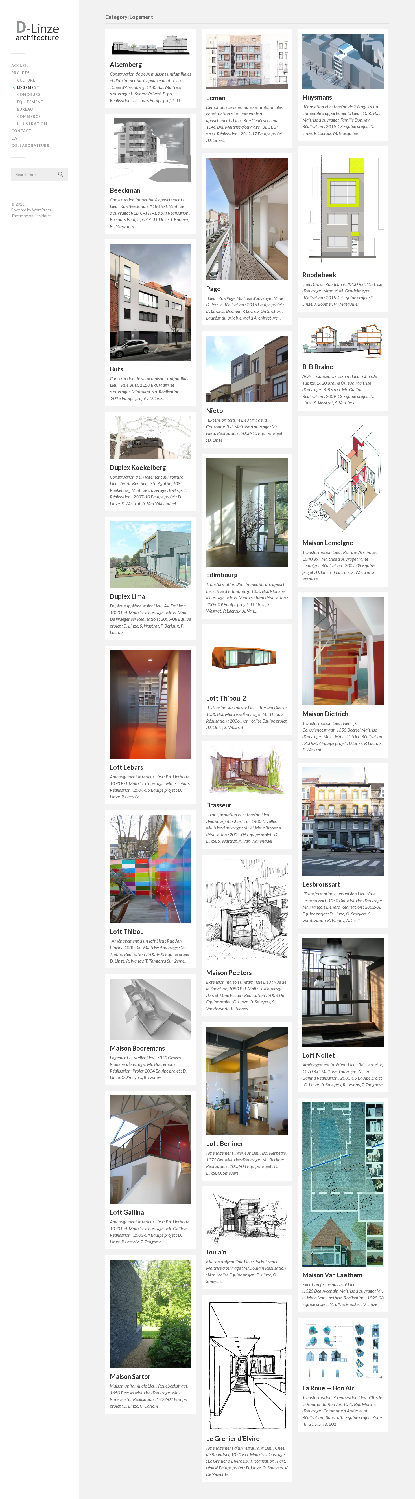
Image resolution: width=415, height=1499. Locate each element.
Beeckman (125, 190)
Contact (21, 131)
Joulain (216, 1252)
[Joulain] (247, 1217)
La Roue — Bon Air (328, 1388)
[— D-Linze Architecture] (39, 28)
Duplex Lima (127, 596)
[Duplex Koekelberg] (150, 437)
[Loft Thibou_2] (247, 659)
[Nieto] (247, 369)
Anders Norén (40, 215)
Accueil (20, 65)
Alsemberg (126, 64)
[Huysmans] (343, 61)
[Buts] (150, 302)
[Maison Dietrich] (343, 651)
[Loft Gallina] (150, 1149)
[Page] (247, 219)
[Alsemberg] (150, 45)
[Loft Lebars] (150, 704)
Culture (26, 80)
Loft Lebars (126, 767)
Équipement (30, 102)
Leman (215, 98)
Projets (20, 73)
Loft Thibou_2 (226, 698)
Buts (116, 369)
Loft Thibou (127, 931)
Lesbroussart (321, 884)
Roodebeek (319, 275)
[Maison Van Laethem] (343, 1184)
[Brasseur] (247, 771)
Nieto (214, 410)
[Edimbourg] (247, 512)
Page (213, 288)
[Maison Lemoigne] (343, 478)
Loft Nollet (318, 1055)
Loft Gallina (127, 1212)
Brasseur (218, 805)
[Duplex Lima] (150, 554)
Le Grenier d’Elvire (233, 1438)
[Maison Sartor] (150, 1314)
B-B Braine (317, 367)
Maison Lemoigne (327, 543)
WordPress (41, 210)
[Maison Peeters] (247, 911)
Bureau (25, 109)
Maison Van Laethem (332, 1275)
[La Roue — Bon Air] (343, 1351)
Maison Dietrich (325, 713)
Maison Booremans (137, 1048)
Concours (29, 94)
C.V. (15, 138)
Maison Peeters (229, 972)
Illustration (32, 124)
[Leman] (247, 61)
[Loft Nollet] (343, 992)
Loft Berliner (224, 1143)
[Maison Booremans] (150, 1009)
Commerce (29, 116)
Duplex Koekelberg (138, 467)
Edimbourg (222, 575)
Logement (28, 87)
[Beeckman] (150, 150)
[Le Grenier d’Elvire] (247, 1364)
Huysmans (317, 97)
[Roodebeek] (343, 209)
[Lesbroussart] (343, 821)
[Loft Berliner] (247, 1081)
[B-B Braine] (343, 340)
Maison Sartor (130, 1376)
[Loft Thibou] (150, 869)
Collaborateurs (30, 145)
